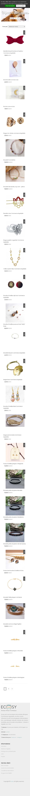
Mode (18, 18)
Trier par (5, 26)
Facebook (14, 737)
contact (8, 732)
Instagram (19, 737)
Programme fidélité (6, 773)
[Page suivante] (12, 688)
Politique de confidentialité (8, 751)
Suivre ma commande (7, 768)
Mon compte (4, 765)
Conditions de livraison (7, 770)
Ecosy (12, 781)
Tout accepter (10, 6)
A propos (3, 746)
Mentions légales (5, 749)
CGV (2, 754)
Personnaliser (21, 6)
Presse (3, 756)
